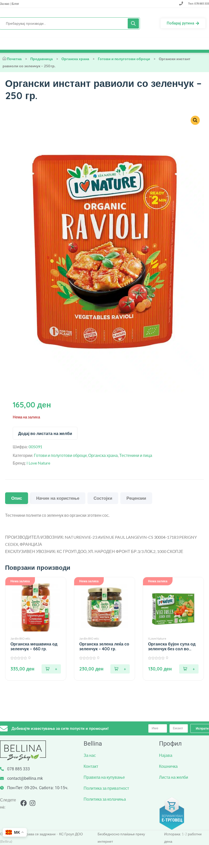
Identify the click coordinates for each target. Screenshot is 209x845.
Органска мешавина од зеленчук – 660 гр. (33, 646)
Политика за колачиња (105, 799)
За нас (5, 4)
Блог (15, 4)
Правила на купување (104, 777)
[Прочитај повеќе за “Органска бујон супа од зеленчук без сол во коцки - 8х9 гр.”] (189, 669)
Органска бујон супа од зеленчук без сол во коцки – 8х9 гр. (171, 646)
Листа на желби (173, 777)
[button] (195, 120)
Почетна (14, 59)
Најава (165, 755)
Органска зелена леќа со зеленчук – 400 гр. (104, 646)
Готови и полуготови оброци (124, 59)
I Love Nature (38, 462)
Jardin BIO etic (20, 638)
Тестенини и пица (135, 455)
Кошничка (168, 766)
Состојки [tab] (103, 498)
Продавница (41, 59)
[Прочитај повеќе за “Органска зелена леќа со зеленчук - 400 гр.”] (120, 669)
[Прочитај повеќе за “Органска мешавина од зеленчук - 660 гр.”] (51, 669)
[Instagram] (32, 803)
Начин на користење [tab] (57, 498)
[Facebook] (23, 803)
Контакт (91, 766)
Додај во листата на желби (45, 433)
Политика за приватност (106, 788)
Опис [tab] (16, 498)
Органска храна (75, 59)
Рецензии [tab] (136, 498)
